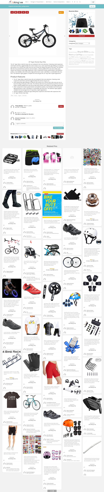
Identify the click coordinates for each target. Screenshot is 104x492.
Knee (90, 57)
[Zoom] (23, 12)
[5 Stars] (13, 176)
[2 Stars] (36, 99)
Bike (12, 95)
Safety (90, 61)
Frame (92, 55)
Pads (73, 61)
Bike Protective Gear (51, 184)
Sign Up (92, 6)
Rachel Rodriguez (30, 273)
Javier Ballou (49, 398)
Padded (70, 61)
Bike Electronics (90, 183)
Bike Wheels (69, 284)
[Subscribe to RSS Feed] (77, 2)
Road (83, 61)
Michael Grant (9, 383)
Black (71, 54)
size (73, 62)
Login (93, 2)
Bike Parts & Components (12, 422)
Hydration (84, 57)
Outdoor (89, 59)
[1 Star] (35, 99)
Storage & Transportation (37, 2)
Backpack (75, 52)
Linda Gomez (50, 232)
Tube (84, 62)
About (68, 2)
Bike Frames (69, 220)
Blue (74, 55)
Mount (78, 59)
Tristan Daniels (90, 223)
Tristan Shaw (9, 182)
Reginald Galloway (71, 219)
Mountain (83, 59)
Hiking (80, 57)
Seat (93, 61)
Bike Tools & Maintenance (53, 233)
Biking (92, 52)
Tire (81, 62)
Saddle (87, 61)
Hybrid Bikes (9, 315)
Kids (88, 57)
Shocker (24, 95)
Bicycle (81, 51)
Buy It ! (61, 12)
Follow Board (60, 133)
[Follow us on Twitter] (74, 2)
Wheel (70, 64)
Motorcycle (75, 59)
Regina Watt (9, 228)
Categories (72, 43)
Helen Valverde (50, 183)
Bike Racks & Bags (30, 233)
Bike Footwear (9, 229)
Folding (88, 54)
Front (70, 57)
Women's (77, 64)
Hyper (19, 95)
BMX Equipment (90, 266)
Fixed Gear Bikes (90, 224)
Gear (72, 57)
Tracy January (29, 307)
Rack (80, 61)
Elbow (83, 54)
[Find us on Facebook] (72, 2)
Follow (61, 106)
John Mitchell (50, 435)
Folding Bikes (9, 272)
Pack (93, 59)
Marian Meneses (70, 181)
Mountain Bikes (23, 134)
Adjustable (71, 52)
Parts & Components (59, 2)
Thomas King (90, 265)
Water (86, 62)
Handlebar (77, 57)
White (73, 64)
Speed (75, 62)
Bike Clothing (70, 182)
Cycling (79, 54)
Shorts (70, 62)
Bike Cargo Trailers (30, 274)
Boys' (15, 95)
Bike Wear (48, 2)
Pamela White (29, 231)
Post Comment (58, 128)
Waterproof (91, 62)
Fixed (86, 54)
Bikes (26, 2)
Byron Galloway (70, 410)
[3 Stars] (37, 99)
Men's (70, 59)
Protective (76, 61)
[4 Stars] (38, 99)
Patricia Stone (29, 181)
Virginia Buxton (9, 271)
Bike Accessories (30, 182)
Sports (78, 62)
